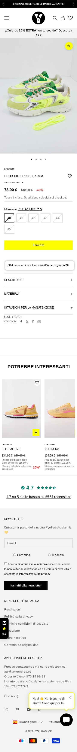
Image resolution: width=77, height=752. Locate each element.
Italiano (54, 722)
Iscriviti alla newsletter (26, 585)
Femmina (23, 555)
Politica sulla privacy (18, 616)
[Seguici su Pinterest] (17, 709)
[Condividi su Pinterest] (33, 321)
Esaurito (38, 245)
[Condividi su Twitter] (27, 321)
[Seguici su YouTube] (29, 709)
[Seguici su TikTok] (40, 709)
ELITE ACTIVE (11, 449)
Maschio (58, 555)
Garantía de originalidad (21, 644)
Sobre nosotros (15, 637)
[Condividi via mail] (39, 321)
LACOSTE (9, 169)
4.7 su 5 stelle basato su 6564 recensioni (38, 497)
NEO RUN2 (51, 449)
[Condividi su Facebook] (21, 321)
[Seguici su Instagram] (6, 709)
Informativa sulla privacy (35, 574)
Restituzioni (12, 609)
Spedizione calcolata (37, 197)
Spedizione (12, 630)
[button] (4, 628)
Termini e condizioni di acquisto (26, 623)
